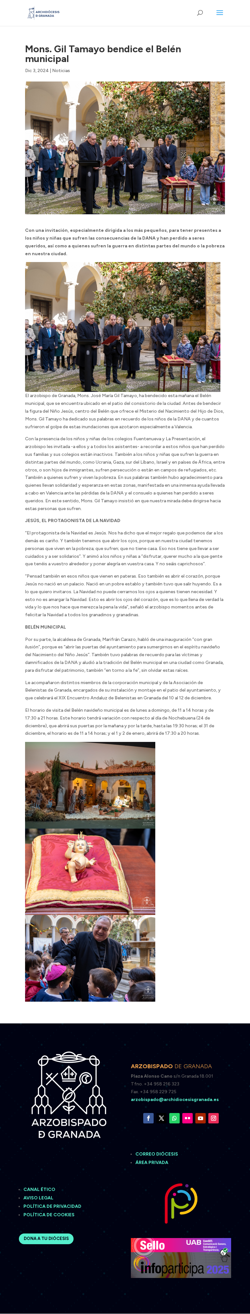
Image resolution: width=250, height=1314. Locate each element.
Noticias (61, 70)
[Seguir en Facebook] (148, 1118)
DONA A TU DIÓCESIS (46, 1238)
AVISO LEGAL (38, 1198)
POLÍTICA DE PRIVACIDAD (52, 1206)
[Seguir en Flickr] (187, 1118)
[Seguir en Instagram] (213, 1118)
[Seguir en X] (161, 1118)
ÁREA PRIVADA (151, 1162)
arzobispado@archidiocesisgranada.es (175, 1099)
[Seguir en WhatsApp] (174, 1118)
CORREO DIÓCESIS (156, 1154)
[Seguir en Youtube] (200, 1118)
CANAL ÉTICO (39, 1189)
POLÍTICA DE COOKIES (49, 1215)
